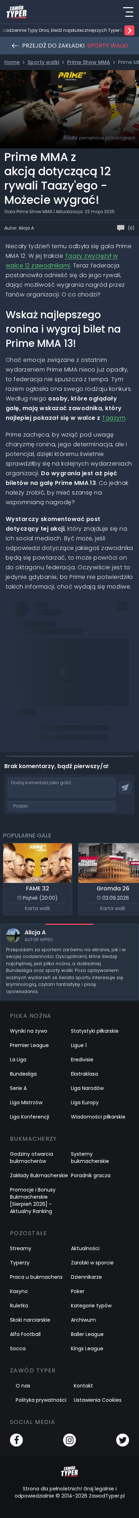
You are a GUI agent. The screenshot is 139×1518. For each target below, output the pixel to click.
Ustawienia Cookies (98, 1400)
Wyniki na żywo (28, 1031)
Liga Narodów (87, 1088)
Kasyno (19, 1291)
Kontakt (83, 1385)
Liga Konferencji (29, 1116)
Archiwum (83, 1319)
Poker (77, 1291)
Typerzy (20, 1262)
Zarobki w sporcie (92, 1262)
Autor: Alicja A (19, 228)
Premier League (29, 1045)
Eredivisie (82, 1059)
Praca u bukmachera (36, 1277)
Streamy (20, 1248)
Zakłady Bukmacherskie (39, 1175)
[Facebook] (16, 1440)
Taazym (113, 418)
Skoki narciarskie (30, 1319)
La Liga (18, 1059)
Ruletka (19, 1305)
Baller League (87, 1334)
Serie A (18, 1088)
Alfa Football (25, 1334)
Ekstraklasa (84, 1073)
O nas (23, 1385)
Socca (18, 1348)
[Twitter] (122, 1440)
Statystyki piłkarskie (95, 1031)
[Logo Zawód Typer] (16, 12)
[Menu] (128, 11)
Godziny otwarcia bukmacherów (31, 1157)
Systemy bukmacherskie (90, 1157)
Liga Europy (85, 1102)
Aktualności (85, 1248)
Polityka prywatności (41, 1400)
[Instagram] (69, 1440)
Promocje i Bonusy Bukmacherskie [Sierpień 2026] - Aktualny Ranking (33, 1200)
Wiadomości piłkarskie (98, 1116)
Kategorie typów (91, 1305)
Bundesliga (23, 1073)
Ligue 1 (79, 1045)
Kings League (87, 1348)
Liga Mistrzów (26, 1102)
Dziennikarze (86, 1277)
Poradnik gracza (90, 1175)
